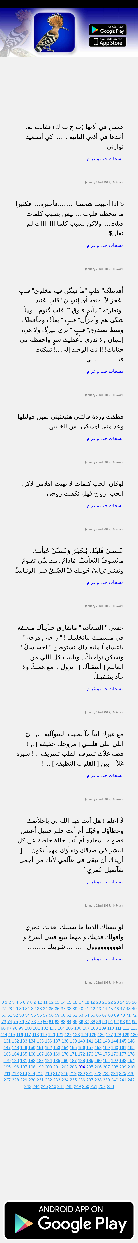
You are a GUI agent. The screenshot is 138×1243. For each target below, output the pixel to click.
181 (23, 1060)
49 (134, 1008)
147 (7, 1047)
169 (56, 1054)
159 (106, 1047)
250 (85, 1086)
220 (81, 1073)
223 (106, 1073)
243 (27, 1086)
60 (63, 1015)
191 (106, 1060)
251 (93, 1086)
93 (122, 1021)
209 (122, 1067)
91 (110, 1021)
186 (64, 1060)
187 (73, 1060)
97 (9, 1028)
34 (45, 1008)
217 (56, 1073)
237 (89, 1079)
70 (122, 1015)
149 (23, 1047)
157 (89, 1047)
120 (51, 1034)
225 (122, 1073)
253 (110, 1086)
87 (86, 1021)
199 (40, 1067)
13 (57, 1002)
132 (15, 1041)
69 (116, 1015)
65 (92, 1015)
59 (57, 1015)
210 (131, 1067)
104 (61, 1028)
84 (69, 1021)
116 (19, 1034)
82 (57, 1021)
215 (39, 1073)
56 (39, 1015)
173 (89, 1054)
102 (44, 1028)
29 (15, 1008)
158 (98, 1047)
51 (9, 1015)
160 (114, 1047)
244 (36, 1086)
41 (86, 1008)
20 (98, 1002)
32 (33, 1008)
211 (7, 1073)
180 (15, 1060)
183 (40, 1060)
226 (130, 1073)
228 (15, 1079)
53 (21, 1015)
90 (104, 1021)
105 (69, 1028)
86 (81, 1021)
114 (4, 1034)
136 (48, 1041)
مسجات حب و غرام (105, 158)
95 (134, 1021)
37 (63, 1008)
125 (92, 1034)
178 (131, 1054)
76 (21, 1021)
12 (51, 1002)
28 (9, 1008)
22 (110, 1002)
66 (98, 1015)
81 (51, 1021)
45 (110, 1008)
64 (86, 1015)
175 (106, 1054)
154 (64, 1047)
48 (128, 1008)
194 (131, 1060)
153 (56, 1047)
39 (75, 1008)
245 (44, 1086)
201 (56, 1067)
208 (114, 1067)
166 (31, 1054)
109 (102, 1028)
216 (48, 1073)
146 (131, 1041)
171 (73, 1054)
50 (3, 1015)
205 (89, 1067)
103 (52, 1028)
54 (27, 1015)
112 (126, 1028)
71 (128, 1015)
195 (7, 1067)
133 (23, 1041)
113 (134, 1028)
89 (98, 1021)
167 (40, 1054)
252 (102, 1086)
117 (27, 1034)
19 (92, 1002)
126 (101, 1034)
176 (114, 1054)
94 (128, 1021)
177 (122, 1054)
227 (7, 1079)
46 (116, 1008)
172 (81, 1054)
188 (81, 1060)
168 (48, 1054)
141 (89, 1041)
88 (92, 1021)
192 (114, 1060)
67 (104, 1015)
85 (75, 1021)
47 (122, 1008)
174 (98, 1054)
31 (27, 1008)
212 (15, 1073)
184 (48, 1060)
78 (33, 1021)
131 (7, 1041)
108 (94, 1028)
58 (51, 1015)
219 (73, 1073)
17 (81, 1002)
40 (81, 1008)
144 (114, 1041)
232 (48, 1079)
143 (106, 1041)
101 (36, 1028)
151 (40, 1047)
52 (15, 1015)
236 (81, 1079)
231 (40, 1079)
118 (35, 1034)
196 (15, 1067)
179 (7, 1060)
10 (39, 1002)
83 (63, 1021)
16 (75, 1002)
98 (15, 1028)
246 (52, 1086)
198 (31, 1067)
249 (77, 1086)
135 (40, 1041)
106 (77, 1028)
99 (21, 1028)
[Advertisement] (69, 82)
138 (64, 1041)
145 (122, 1041)
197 (23, 1067)
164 (15, 1054)
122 (68, 1034)
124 (84, 1034)
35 (51, 1008)
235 (73, 1079)
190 (98, 1060)
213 (23, 1073)
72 (134, 1015)
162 (131, 1047)
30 (21, 1008)
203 (73, 1067)
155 (73, 1047)
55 (33, 1015)
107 (85, 1028)
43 (98, 1008)
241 (122, 1079)
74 (9, 1021)
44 (104, 1008)
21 (104, 1002)
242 (131, 1079)
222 (97, 1073)
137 (56, 1041)
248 (69, 1086)
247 (60, 1086)
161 (122, 1047)
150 (31, 1047)
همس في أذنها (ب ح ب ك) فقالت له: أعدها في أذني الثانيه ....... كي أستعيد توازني (75, 136)
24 (122, 1002)
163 (7, 1054)
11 (45, 1002)
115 (11, 1034)
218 (64, 1073)
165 (23, 1054)
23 (116, 1002)
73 (3, 1021)
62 (75, 1015)
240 (114, 1079)
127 (109, 1034)
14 (63, 1002)
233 (56, 1079)
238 (98, 1079)
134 (31, 1041)
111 (118, 1028)
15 (69, 1002)
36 (57, 1008)
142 (98, 1041)
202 (64, 1067)
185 (56, 1060)
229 (23, 1079)
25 (128, 1002)
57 (45, 1015)
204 (81, 1067)
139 (73, 1041)
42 (92, 1008)
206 (98, 1067)
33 (39, 1008)
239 (106, 1079)
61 (69, 1015)
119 (43, 1034)
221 (89, 1073)
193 (122, 1060)
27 (3, 1008)
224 (114, 1073)
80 (45, 1021)
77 (27, 1021)
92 (116, 1021)
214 (31, 1073)
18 (86, 1002)
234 (64, 1079)
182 (31, 1060)
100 (28, 1028)
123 (76, 1034)
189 (89, 1060)
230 (31, 1079)
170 (64, 1054)
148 (15, 1047)
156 (81, 1047)
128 (117, 1034)
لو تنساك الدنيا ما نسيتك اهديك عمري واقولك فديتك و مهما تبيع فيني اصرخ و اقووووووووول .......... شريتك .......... (73, 936)
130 (134, 1034)
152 (48, 1047)
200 (48, 1067)
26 (134, 1002)
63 (81, 1015)
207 (106, 1067)
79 (39, 1021)
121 (59, 1034)
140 (81, 1041)
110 (110, 1028)
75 (15, 1021)
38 (69, 1008)
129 (125, 1034)
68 (110, 1015)
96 (3, 1028)
